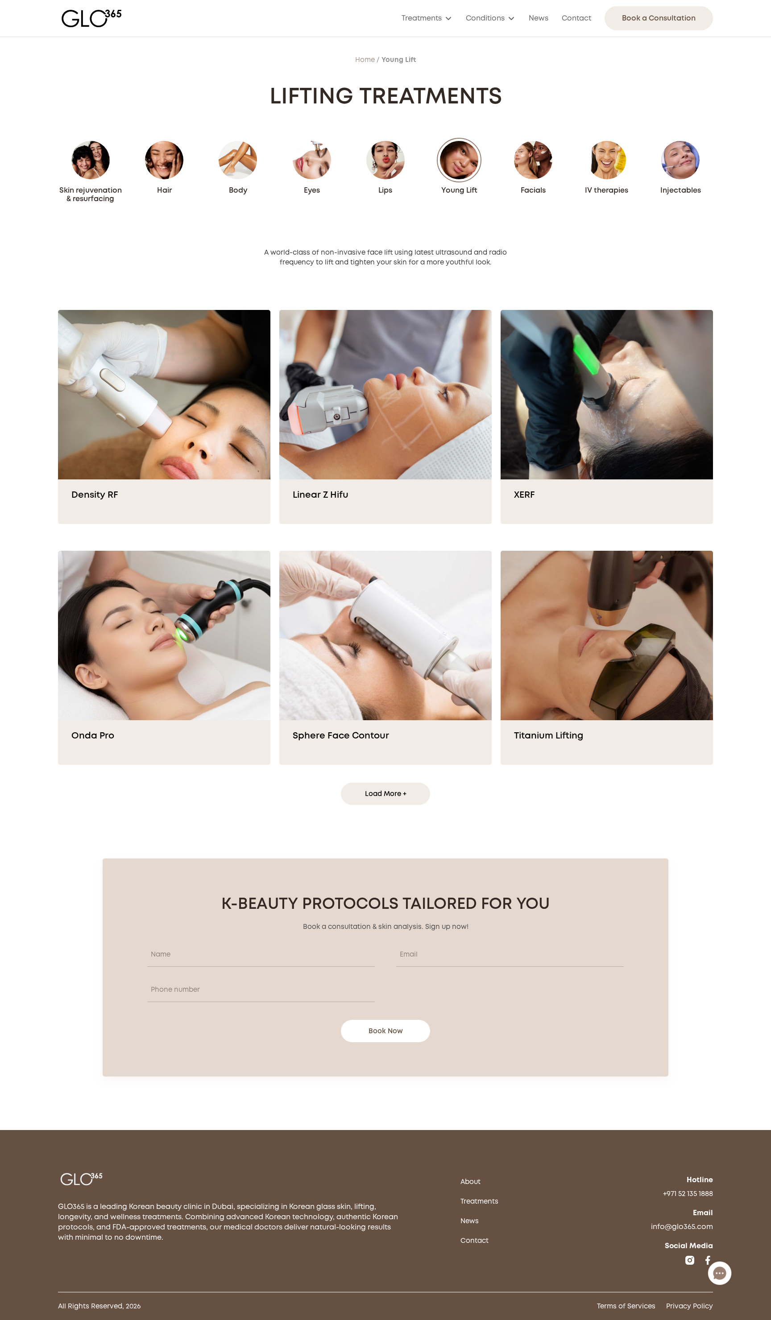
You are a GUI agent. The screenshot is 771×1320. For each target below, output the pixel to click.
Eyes (312, 190)
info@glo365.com (682, 1226)
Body (238, 190)
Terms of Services (626, 1306)
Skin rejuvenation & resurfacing (90, 194)
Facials (533, 190)
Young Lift (459, 190)
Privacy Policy (689, 1306)
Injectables (680, 190)
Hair (164, 190)
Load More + (385, 794)
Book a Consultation (659, 18)
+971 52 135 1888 (688, 1193)
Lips (385, 190)
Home (365, 60)
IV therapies (606, 190)
